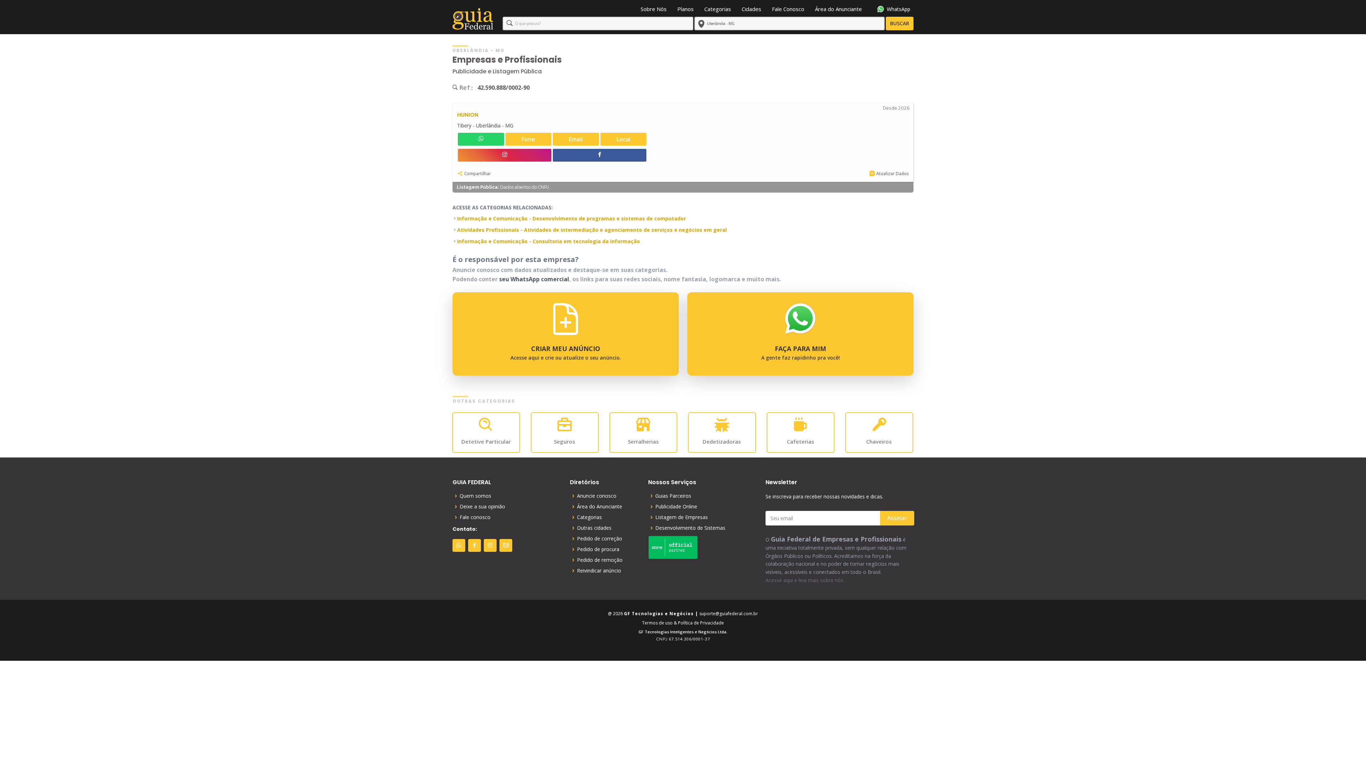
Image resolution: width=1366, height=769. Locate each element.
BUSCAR (899, 23)
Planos (685, 8)
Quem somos (475, 495)
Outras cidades (594, 527)
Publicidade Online (676, 506)
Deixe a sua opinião (482, 506)
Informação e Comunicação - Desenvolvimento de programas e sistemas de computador (571, 218)
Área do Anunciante (838, 8)
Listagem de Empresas (681, 517)
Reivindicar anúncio (599, 570)
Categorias (717, 8)
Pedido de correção (599, 538)
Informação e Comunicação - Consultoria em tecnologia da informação (548, 241)
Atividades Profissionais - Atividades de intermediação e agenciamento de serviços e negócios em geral (592, 229)
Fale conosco (475, 517)
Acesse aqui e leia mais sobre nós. (805, 580)
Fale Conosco (788, 8)
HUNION (467, 115)
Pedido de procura (598, 549)
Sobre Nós (654, 8)
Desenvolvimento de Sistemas (690, 527)
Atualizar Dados (892, 174)
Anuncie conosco (596, 495)
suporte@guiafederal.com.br (728, 614)
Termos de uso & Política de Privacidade (683, 623)
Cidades (751, 8)
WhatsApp (898, 9)
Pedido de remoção (600, 560)
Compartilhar (477, 174)
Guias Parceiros (673, 495)
